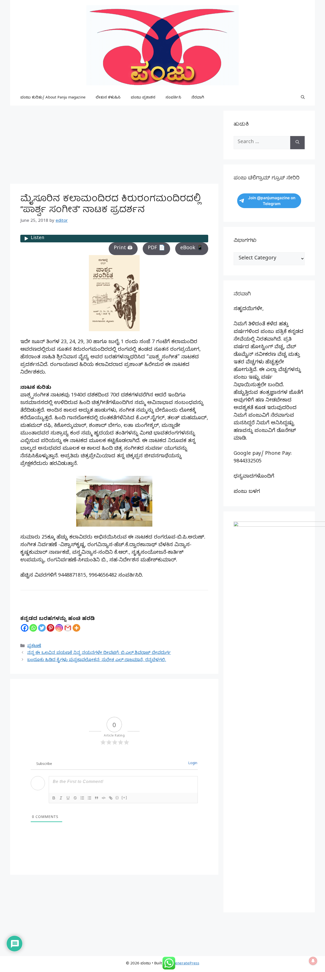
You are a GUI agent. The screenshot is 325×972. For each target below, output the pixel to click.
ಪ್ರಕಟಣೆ (34, 646)
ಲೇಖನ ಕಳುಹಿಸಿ (108, 97)
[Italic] (60, 798)
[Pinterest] (50, 628)
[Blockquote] (96, 798)
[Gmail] (68, 628)
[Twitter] (42, 628)
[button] (303, 98)
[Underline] (68, 798)
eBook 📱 (191, 248)
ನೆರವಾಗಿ (197, 97)
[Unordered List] (89, 798)
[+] (124, 797)
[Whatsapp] (33, 628)
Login (192, 763)
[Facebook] (24, 628)
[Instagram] (59, 628)
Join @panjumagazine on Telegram (271, 200)
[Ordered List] (82, 798)
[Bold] (53, 798)
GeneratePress (185, 963)
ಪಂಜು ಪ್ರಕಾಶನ (143, 97)
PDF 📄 (156, 248)
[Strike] (75, 798)
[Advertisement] (114, 146)
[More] (76, 628)
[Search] (297, 142)
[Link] (110, 798)
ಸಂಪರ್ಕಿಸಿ (173, 97)
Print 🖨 (123, 248)
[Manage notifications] (313, 961)
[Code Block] (103, 798)
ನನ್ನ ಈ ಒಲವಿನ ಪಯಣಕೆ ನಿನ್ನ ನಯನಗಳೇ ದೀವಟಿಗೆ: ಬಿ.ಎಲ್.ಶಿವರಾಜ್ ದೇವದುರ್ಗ (99, 653)
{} (117, 797)
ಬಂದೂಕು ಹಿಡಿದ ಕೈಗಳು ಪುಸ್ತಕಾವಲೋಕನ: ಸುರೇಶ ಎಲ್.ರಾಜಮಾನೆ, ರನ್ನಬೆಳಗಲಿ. (96, 660)
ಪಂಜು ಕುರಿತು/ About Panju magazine (53, 97)
